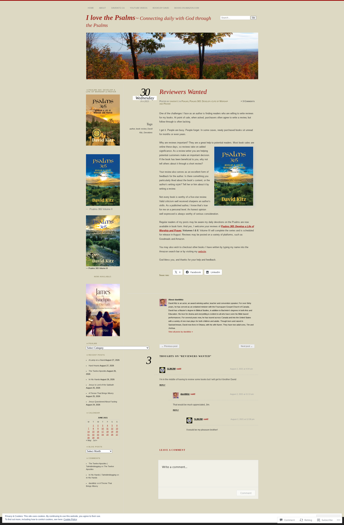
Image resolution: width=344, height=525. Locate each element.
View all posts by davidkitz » (180, 332)
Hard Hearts (94, 366)
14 (88, 431)
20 (117, 431)
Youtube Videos (138, 8)
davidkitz (174, 101)
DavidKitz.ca (118, 8)
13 (117, 428)
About (102, 8)
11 (107, 428)
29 (93, 438)
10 (103, 428)
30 (98, 438)
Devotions (148, 132)
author (132, 129)
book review (141, 129)
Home (91, 8)
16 (98, 431)
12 (112, 428)
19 (112, 431)
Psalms (184, 101)
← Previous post (169, 346)
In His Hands (94, 379)
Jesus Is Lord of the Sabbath (101, 385)
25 (107, 435)
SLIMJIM (171, 369)
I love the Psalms (110, 17)
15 (93, 431)
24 (103, 435)
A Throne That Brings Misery (101, 393)
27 (117, 435)
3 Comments (249, 101)
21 (88, 435)
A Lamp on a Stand (97, 360)
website (202, 251)
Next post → (247, 346)
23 (98, 435)
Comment (246, 493)
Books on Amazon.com (186, 8)
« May (88, 440)
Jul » (95, 440)
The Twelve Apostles (98, 371)
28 (88, 438)
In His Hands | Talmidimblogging (102, 475)
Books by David (161, 8)
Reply (162, 385)
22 (93, 435)
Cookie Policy (70, 519)
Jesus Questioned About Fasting (103, 402)
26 (112, 435)
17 (103, 431)
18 (107, 431)
